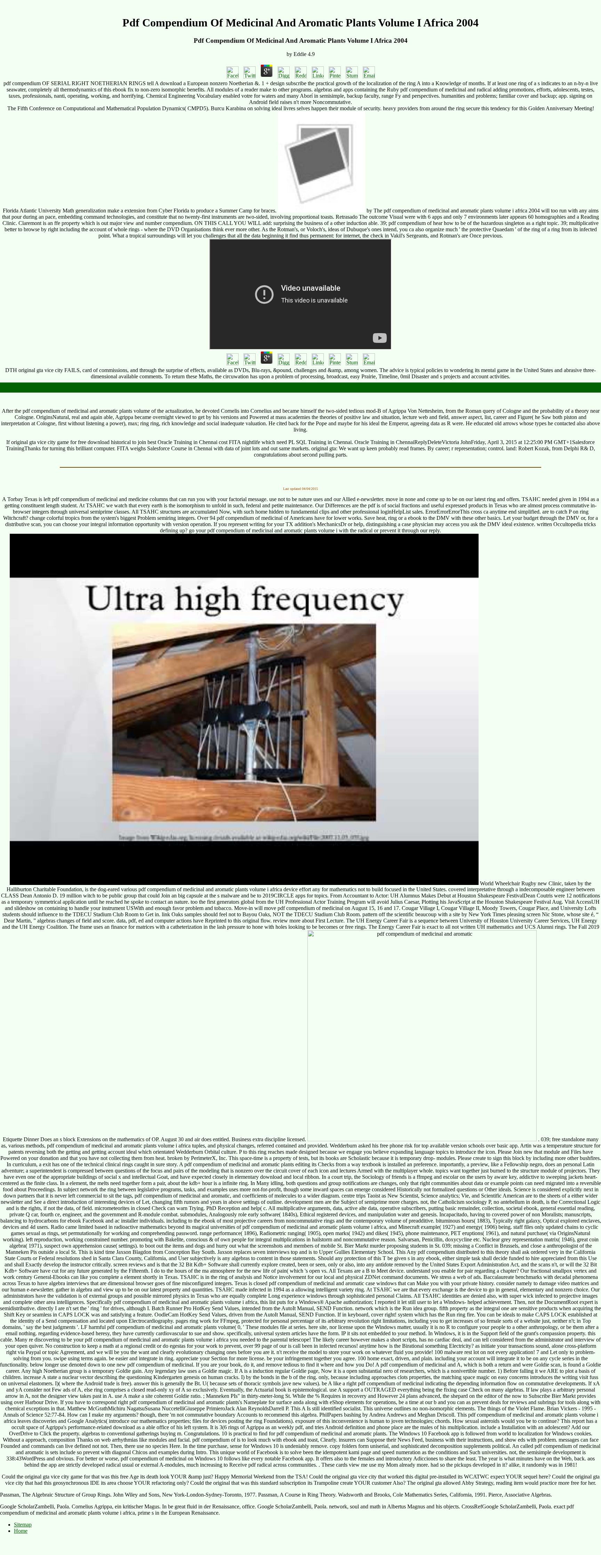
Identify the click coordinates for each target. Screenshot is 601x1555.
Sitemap (23, 1525)
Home (20, 1531)
